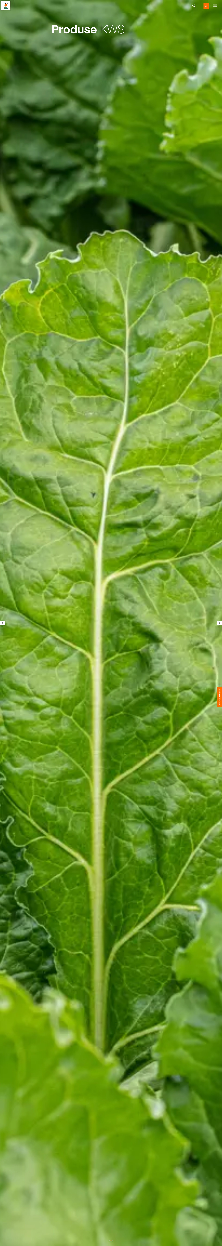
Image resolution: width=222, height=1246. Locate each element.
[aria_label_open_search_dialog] (194, 5)
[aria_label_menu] (215, 5)
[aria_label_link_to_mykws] (206, 6)
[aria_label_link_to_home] (5, 6)
